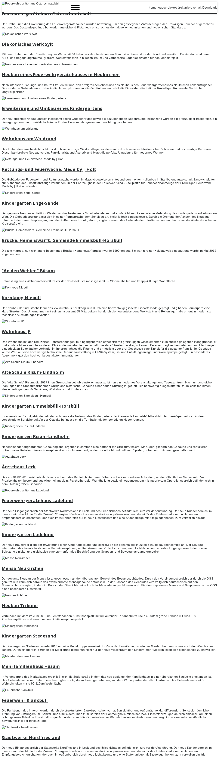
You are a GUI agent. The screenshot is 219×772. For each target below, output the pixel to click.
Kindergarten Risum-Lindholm (36, 436)
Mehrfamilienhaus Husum (31, 666)
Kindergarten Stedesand (29, 636)
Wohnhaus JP (16, 331)
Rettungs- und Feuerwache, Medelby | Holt (49, 169)
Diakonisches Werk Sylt (27, 44)
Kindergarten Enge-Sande (30, 203)
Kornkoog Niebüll (21, 297)
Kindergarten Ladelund (28, 534)
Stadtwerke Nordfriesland (31, 737)
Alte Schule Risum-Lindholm (33, 372)
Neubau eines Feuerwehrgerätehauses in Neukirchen (61, 74)
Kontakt (175, 767)
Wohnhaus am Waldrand (29, 139)
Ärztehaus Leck (19, 467)
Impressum (209, 767)
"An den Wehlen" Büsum (28, 271)
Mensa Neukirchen (22, 568)
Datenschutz (191, 767)
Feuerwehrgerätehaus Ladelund (37, 500)
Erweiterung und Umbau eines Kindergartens (52, 108)
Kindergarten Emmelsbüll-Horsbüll (40, 406)
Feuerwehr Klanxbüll (25, 700)
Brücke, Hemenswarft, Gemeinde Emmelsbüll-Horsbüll (62, 240)
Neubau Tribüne (20, 605)
